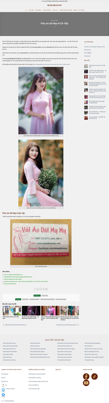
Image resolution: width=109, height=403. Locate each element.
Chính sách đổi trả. (33, 385)
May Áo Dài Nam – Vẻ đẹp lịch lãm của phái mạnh (97, 112)
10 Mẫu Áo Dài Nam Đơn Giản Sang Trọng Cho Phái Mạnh (97, 107)
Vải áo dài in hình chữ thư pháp (66, 348)
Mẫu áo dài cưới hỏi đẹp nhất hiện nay (15, 324)
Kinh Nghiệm (88, 53)
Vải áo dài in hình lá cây (91, 354)
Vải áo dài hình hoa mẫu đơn (38, 348)
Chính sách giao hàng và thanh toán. (38, 381)
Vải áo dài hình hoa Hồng (10, 351)
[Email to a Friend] (41, 289)
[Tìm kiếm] (106, 5)
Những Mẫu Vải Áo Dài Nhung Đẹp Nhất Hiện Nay (18, 277)
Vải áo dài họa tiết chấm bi (37, 351)
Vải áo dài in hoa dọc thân (64, 354)
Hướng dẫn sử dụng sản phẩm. (37, 374)
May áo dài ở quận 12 (10, 283)
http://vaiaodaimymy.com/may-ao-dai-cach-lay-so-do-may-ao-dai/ (51, 64)
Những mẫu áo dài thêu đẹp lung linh (66, 324)
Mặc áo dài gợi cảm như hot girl (13, 279)
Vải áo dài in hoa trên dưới (64, 357)
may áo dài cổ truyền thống (47, 299)
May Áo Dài (4, 381)
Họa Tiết (31, 10)
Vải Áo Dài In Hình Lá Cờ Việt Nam (97, 66)
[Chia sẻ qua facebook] (35, 289)
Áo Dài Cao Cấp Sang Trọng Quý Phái (94, 46)
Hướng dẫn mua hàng (34, 377)
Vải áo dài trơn (89, 346)
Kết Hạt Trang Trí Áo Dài (8, 388)
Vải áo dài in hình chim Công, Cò (39, 354)
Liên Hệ (75, 10)
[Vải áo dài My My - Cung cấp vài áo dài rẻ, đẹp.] (54, 5)
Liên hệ (3, 377)
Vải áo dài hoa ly (7, 357)
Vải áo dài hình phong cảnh (10, 346)
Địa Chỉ (3, 386)
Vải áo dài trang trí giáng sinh (92, 343)
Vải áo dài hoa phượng (9, 360)
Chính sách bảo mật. (34, 388)
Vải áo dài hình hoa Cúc (9, 348)
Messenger (3, 396)
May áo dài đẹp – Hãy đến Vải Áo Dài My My (97, 117)
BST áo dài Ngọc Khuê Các (92, 351)
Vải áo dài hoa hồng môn (64, 360)
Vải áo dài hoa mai (35, 343)
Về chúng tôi (4, 374)
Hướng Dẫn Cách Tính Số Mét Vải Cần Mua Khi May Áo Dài (97, 96)
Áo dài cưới (87, 50)
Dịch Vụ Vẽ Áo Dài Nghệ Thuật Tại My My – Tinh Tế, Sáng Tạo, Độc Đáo (97, 77)
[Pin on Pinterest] (43, 289)
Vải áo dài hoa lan (35, 346)
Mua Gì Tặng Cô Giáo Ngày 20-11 (13, 274)
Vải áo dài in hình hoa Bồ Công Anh (94, 357)
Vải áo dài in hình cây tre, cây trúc (94, 348)
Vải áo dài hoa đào (8, 354)
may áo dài (25, 299)
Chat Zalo (3, 391)
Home (26, 10)
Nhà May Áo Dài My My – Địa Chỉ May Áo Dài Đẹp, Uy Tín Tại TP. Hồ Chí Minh (26, 281)
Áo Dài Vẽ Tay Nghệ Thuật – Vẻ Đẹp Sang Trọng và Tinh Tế (97, 71)
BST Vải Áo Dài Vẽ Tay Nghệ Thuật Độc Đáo (96, 101)
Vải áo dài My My (9, 401)
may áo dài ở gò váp (61, 299)
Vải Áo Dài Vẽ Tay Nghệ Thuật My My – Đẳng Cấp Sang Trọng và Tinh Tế (97, 90)
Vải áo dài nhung (89, 360)
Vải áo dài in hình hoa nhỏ (64, 351)
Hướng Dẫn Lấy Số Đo (65, 10)
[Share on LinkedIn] (46, 289)
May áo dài (54, 20)
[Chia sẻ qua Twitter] (38, 289)
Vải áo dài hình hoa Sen (9, 343)
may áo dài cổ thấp (34, 299)
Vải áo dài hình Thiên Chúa (64, 346)
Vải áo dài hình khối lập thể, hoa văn (40, 357)
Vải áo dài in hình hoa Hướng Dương (67, 343)
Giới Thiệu (82, 10)
